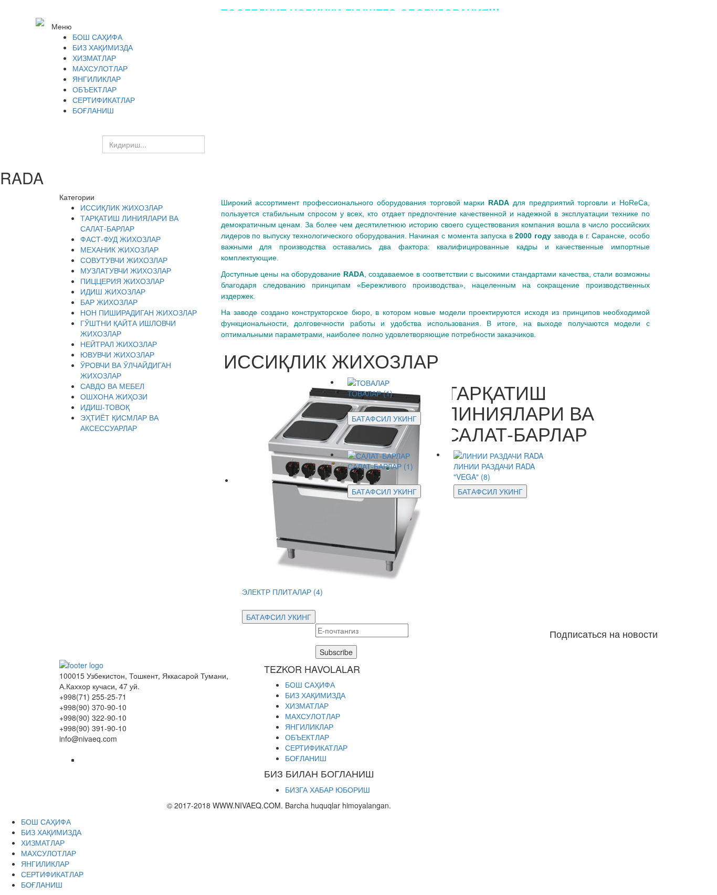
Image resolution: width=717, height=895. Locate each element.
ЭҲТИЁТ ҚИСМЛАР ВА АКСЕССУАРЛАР (119, 422)
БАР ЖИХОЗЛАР (109, 302)
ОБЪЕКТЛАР (307, 737)
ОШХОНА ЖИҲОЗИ (113, 396)
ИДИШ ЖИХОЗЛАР (112, 291)
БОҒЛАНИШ (305, 758)
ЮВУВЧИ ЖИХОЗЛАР (117, 354)
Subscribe (336, 652)
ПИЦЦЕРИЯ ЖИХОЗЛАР (122, 281)
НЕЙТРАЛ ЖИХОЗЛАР (118, 344)
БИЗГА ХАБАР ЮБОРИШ (327, 789)
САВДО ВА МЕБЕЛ (112, 386)
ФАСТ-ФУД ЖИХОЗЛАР (120, 239)
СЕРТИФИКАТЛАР (316, 747)
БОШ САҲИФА (310, 684)
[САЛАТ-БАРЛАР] (378, 454)
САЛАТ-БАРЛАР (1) (380, 466)
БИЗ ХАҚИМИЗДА (315, 695)
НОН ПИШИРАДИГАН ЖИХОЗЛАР (138, 312)
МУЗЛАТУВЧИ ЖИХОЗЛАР (125, 270)
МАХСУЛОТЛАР (312, 716)
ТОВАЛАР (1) (370, 393)
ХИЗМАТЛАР (307, 705)
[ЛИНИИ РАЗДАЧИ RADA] (498, 454)
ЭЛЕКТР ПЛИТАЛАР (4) (282, 591)
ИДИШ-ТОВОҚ (105, 407)
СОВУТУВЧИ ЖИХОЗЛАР (123, 260)
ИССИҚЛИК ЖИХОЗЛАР (121, 207)
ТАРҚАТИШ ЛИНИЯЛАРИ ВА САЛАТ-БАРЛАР (129, 223)
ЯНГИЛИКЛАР (309, 726)
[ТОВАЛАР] (368, 381)
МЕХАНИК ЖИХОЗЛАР (119, 249)
